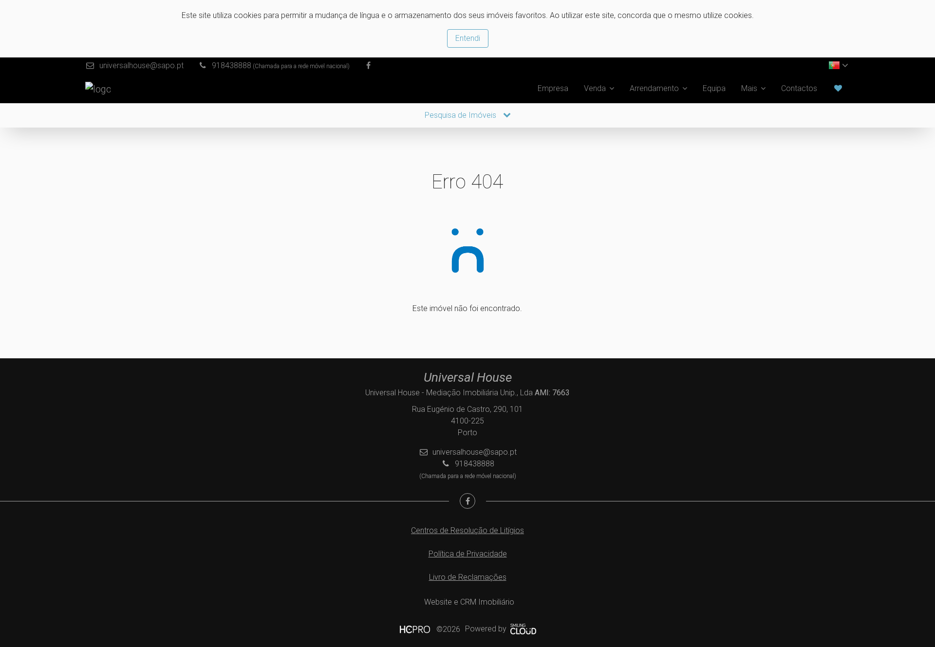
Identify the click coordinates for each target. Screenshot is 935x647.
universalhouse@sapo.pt (141, 65)
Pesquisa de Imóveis (461, 115)
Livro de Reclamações (467, 577)
